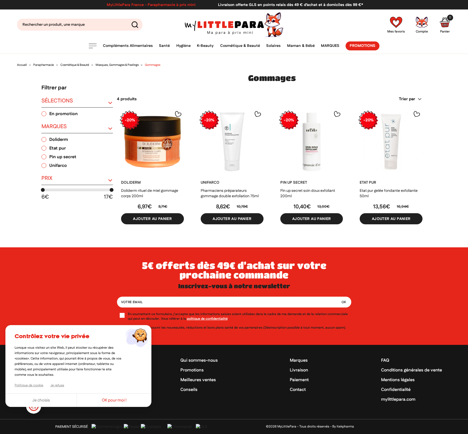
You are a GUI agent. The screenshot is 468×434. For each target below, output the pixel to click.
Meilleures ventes (198, 380)
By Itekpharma (343, 426)
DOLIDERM (131, 182)
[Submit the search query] (135, 24)
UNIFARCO (210, 182)
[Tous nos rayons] (93, 45)
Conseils (188, 390)
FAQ (385, 360)
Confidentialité (396, 390)
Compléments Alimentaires (128, 45)
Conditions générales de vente (411, 370)
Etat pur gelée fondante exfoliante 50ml (389, 193)
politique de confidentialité (207, 318)
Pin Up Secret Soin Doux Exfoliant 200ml (307, 193)
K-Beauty (205, 45)
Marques (330, 45)
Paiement (299, 380)
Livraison (299, 370)
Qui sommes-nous (199, 360)
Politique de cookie (29, 385)
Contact (298, 390)
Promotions (362, 45)
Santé (164, 45)
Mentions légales (398, 380)
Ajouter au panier (152, 219)
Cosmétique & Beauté (240, 45)
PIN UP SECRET (293, 182)
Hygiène (183, 45)
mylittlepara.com (398, 399)
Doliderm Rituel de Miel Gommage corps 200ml (149, 193)
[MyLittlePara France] (234, 24)
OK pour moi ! (114, 400)
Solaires (273, 45)
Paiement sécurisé (71, 426)
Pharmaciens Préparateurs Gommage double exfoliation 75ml (230, 193)
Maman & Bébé (301, 45)
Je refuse (57, 385)
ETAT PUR (368, 182)
